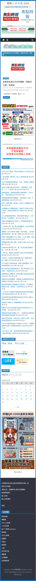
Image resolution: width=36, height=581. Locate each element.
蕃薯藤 (4, 520)
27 (17, 399)
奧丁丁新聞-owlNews (9, 529)
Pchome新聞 (6, 523)
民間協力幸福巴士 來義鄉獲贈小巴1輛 (14, 302)
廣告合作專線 (6, 486)
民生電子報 (5, 551)
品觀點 (4, 539)
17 (3, 396)
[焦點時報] (3, 40)
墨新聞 (4, 545)
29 (26, 399)
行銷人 (4, 542)
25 (7, 399)
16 (31, 393)
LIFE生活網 (5, 526)
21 (21, 396)
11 (7, 393)
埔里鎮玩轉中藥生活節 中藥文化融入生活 (16, 242)
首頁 (3, 506)
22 (26, 396)
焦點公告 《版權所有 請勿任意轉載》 (14, 490)
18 (7, 396)
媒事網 (4, 532)
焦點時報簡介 (6, 493)
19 (12, 396)
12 (12, 393)
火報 (3, 548)
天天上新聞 (5, 535)
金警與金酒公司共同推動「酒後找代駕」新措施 (18, 90)
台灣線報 (5, 557)
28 (21, 399)
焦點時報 (27, 14)
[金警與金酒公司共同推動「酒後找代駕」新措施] (18, 59)
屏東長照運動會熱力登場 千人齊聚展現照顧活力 (17, 221)
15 (26, 393)
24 (3, 399)
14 (21, 393)
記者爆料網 (5, 561)
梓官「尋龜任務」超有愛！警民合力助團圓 (16, 203)
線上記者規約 (6, 499)
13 (17, 393)
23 (31, 396)
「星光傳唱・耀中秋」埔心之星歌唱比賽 (15, 177)
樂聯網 (4, 554)
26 (12, 399)
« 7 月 (17, 407)
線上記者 (5, 496)
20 (17, 396)
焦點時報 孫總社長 (20, 88)
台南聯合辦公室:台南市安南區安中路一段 (15, 483)
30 (31, 399)
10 (3, 393)
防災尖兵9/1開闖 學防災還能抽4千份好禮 (16, 172)
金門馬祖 (6, 78)
